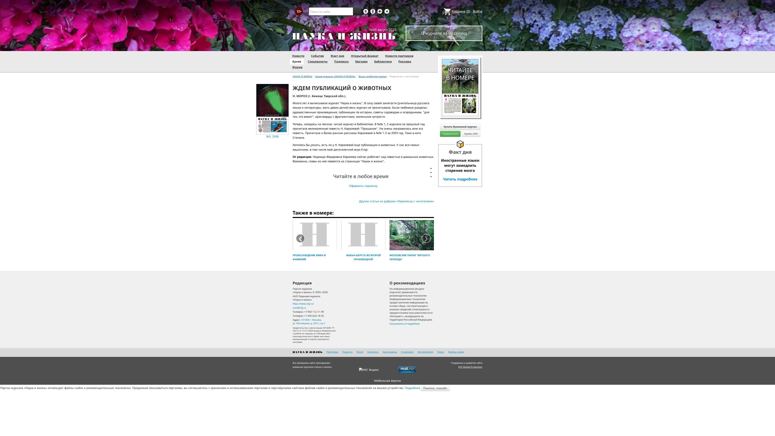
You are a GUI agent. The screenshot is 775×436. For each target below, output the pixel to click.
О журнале (407, 352)
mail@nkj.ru (299, 307)
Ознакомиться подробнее (405, 323)
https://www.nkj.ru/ (303, 303)
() (461, 11)
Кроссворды (390, 352)
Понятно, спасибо (435, 388)
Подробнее (412, 388)
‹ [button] (300, 238)
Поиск (440, 352)
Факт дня (337, 56)
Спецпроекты (318, 61)
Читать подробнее (460, 179)
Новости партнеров (399, 56)
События (317, 56)
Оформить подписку (363, 186)
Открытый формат (364, 56)
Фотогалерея (425, 352)
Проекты (347, 352)
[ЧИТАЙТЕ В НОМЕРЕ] (460, 47)
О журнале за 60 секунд (444, 33)
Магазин (361, 61)
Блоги (360, 352)
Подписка (341, 61)
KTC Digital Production (470, 366)
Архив (296, 61)
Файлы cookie (456, 352)
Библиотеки (383, 61)
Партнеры (332, 352)
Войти (477, 11)
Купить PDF (471, 133)
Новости (298, 56)
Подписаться (450, 133)
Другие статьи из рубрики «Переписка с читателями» (396, 201)
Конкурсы (373, 352)
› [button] (426, 238)
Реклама (404, 61)
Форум (297, 67)
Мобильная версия (387, 381)
